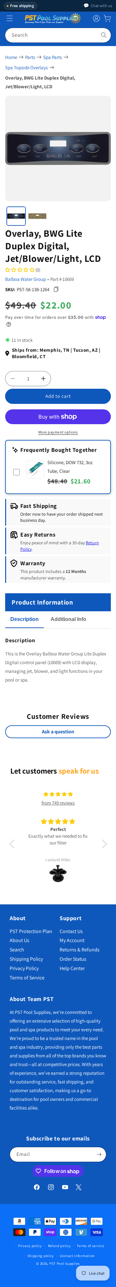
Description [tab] (24, 619)
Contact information (77, 1256)
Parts (30, 57)
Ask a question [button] (58, 731)
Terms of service (90, 1246)
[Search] (104, 35)
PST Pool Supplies (64, 1263)
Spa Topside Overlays (26, 67)
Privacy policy (30, 1246)
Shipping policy (40, 1256)
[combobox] (58, 35)
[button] (107, 18)
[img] (58, 794)
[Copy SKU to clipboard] (56, 289)
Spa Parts (52, 57)
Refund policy (59, 1246)
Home (11, 57)
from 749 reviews (58, 803)
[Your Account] (96, 18)
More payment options (58, 432)
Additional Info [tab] (68, 619)
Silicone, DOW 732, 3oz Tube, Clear (69, 466)
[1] (16, 216)
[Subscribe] (99, 1154)
